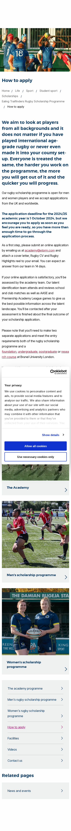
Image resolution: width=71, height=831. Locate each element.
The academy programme (25, 688)
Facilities (13, 738)
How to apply (16, 727)
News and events (19, 791)
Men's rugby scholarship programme (32, 699)
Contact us (15, 760)
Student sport (48, 91)
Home (6, 91)
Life (17, 91)
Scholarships (10, 96)
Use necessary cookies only (35, 456)
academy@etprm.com (40, 250)
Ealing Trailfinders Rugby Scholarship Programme (33, 101)
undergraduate (27, 351)
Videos (12, 749)
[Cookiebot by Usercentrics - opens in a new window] (50, 372)
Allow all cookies (35, 446)
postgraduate (48, 351)
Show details (50, 434)
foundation (9, 351)
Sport (29, 91)
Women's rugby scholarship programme (26, 713)
